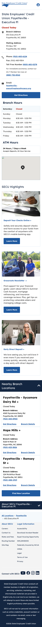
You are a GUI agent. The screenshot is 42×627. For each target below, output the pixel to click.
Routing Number (8, 541)
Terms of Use (22, 557)
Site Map (5, 545)
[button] (23, 168)
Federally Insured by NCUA (28, 545)
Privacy (20, 561)
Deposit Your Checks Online (17, 220)
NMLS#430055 (23, 541)
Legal (19, 553)
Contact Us (6, 533)
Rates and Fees (8, 537)
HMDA (19, 549)
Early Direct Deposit (14, 349)
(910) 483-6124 (20, 56)
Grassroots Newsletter (15, 280)
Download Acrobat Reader (27, 533)
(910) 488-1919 (10, 480)
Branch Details (28, 424)
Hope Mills (11, 430)
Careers (5, 529)
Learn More (13, 241)
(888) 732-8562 (13, 75)
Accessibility (22, 529)
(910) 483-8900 (10, 419)
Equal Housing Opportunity (28, 537)
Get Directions (27, 95)
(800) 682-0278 (30, 64)
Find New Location (21, 493)
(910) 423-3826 (10, 447)
